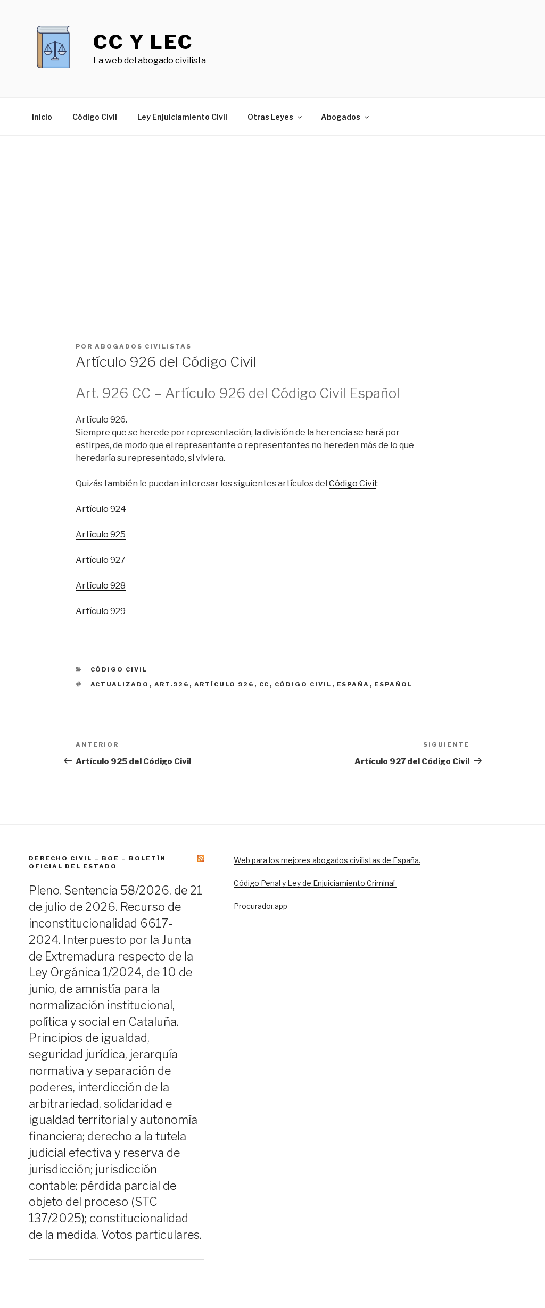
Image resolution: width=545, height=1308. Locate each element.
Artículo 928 (101, 586)
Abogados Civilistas (143, 346)
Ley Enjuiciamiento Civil (182, 116)
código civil (303, 684)
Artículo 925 (101, 534)
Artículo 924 (101, 509)
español (394, 684)
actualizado (120, 684)
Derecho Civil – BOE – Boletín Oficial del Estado (97, 862)
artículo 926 (224, 684)
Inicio (42, 116)
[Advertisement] (272, 215)
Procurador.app (260, 905)
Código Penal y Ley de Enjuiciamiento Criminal (315, 883)
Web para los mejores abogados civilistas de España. (327, 860)
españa (353, 684)
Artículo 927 (101, 560)
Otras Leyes (270, 116)
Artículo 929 (101, 611)
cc (264, 684)
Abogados (340, 116)
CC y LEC (143, 42)
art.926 (171, 684)
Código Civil (94, 116)
